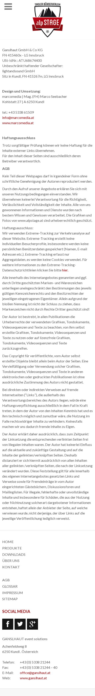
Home (7, 542)
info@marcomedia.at (18, 117)
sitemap (10, 599)
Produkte (12, 548)
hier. (65, 270)
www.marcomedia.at (18, 123)
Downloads (13, 554)
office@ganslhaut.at (35, 673)
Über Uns (10, 560)
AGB (6, 580)
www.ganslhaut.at (33, 678)
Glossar (9, 586)
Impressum (12, 593)
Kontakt (11, 567)
